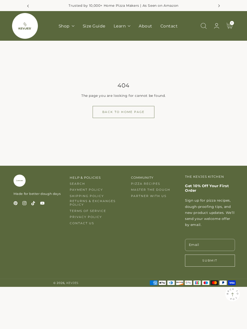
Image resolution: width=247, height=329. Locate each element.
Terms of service (88, 211)
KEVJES (72, 283)
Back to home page (123, 112)
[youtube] (42, 204)
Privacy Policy (86, 217)
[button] (203, 26)
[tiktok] (33, 204)
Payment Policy (86, 189)
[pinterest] (16, 204)
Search (77, 183)
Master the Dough (150, 189)
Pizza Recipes (145, 183)
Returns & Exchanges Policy (93, 203)
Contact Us (82, 223)
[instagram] (24, 204)
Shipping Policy (87, 196)
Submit (209, 260)
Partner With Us (148, 196)
